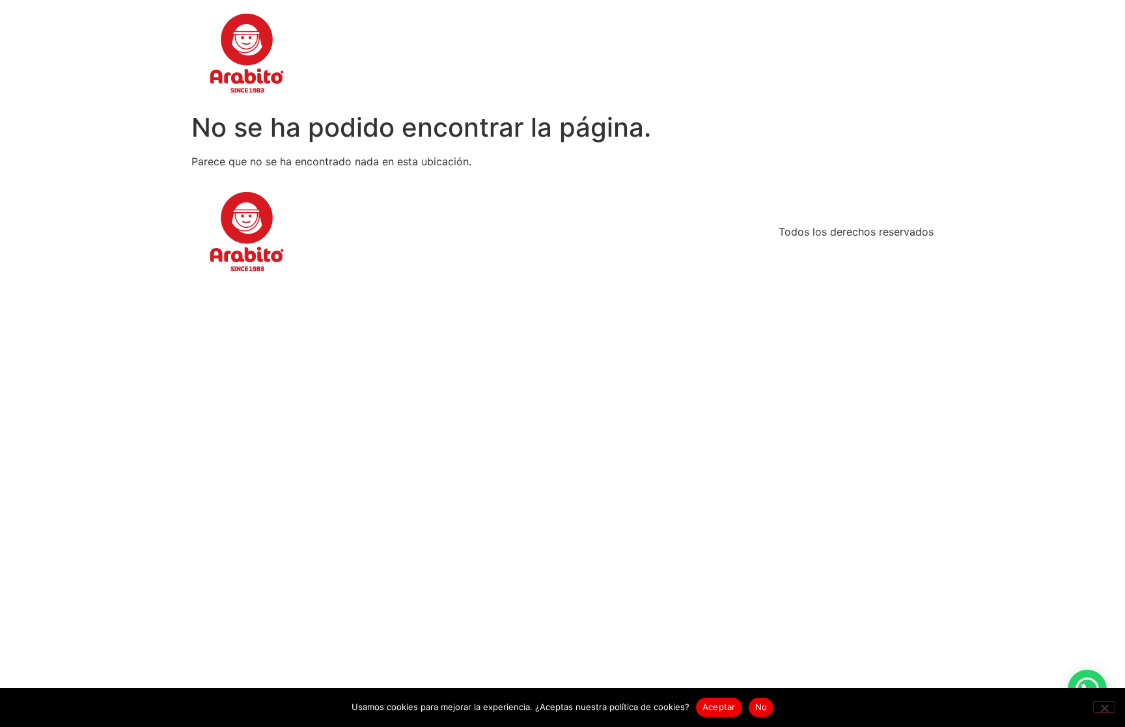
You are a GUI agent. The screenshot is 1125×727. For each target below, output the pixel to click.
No (761, 707)
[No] (1104, 707)
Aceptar (719, 707)
